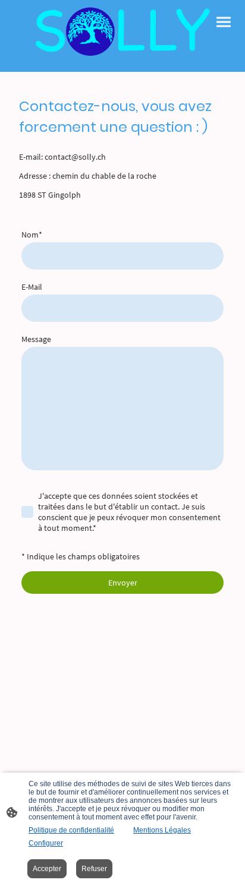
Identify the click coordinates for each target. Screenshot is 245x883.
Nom (31, 234)
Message (36, 339)
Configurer (46, 843)
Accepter (47, 869)
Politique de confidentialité (71, 830)
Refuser (94, 869)
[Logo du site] (123, 31)
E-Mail (31, 286)
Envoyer (122, 582)
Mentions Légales (162, 830)
